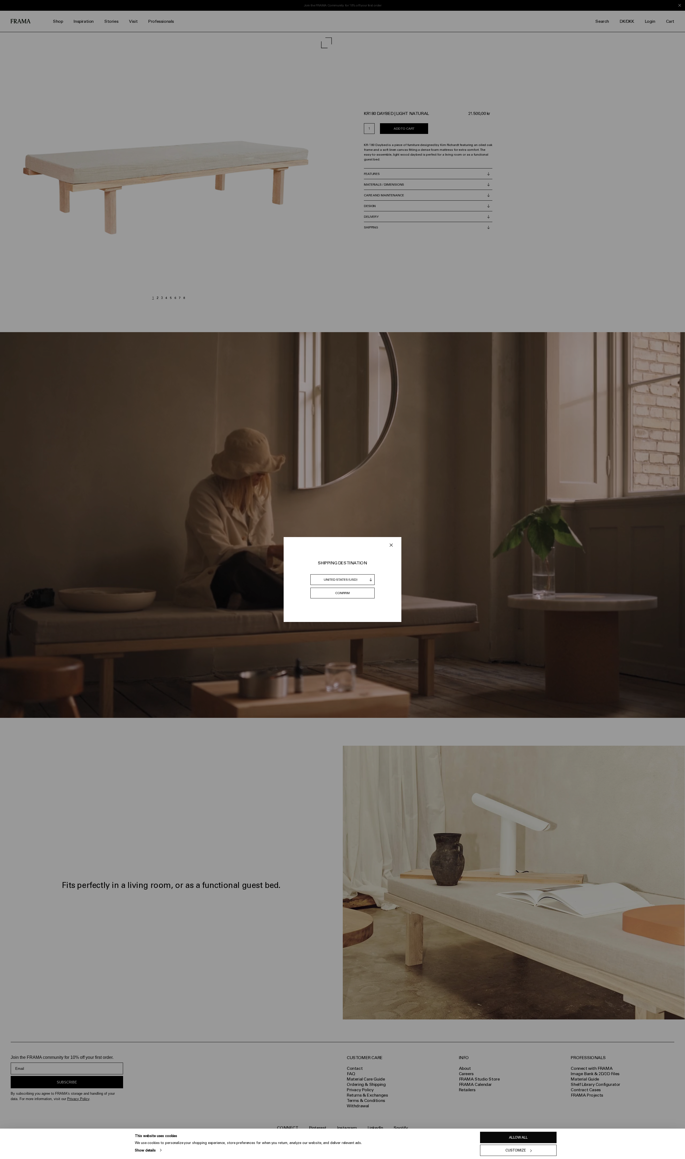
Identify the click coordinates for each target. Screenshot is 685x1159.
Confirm (342, 593)
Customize (515, 1150)
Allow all (518, 1137)
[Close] (391, 545)
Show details (145, 1150)
